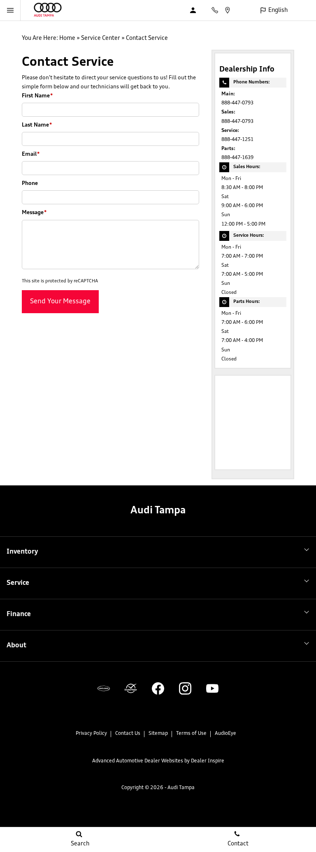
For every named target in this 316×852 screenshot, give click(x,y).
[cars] (103, 688)
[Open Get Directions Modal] (230, 10)
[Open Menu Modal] (10, 10)
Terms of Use (191, 733)
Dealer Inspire (207, 761)
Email (31, 154)
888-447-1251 (237, 139)
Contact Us (127, 733)
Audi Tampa (181, 787)
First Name (37, 96)
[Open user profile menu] (197, 10)
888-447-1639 (237, 157)
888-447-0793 (237, 103)
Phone (30, 183)
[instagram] (185, 688)
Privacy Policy (91, 733)
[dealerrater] (131, 688)
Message (34, 212)
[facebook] (158, 688)
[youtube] (212, 688)
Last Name (37, 125)
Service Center (100, 38)
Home (67, 38)
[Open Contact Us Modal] (217, 10)
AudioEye (225, 733)
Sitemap (158, 733)
